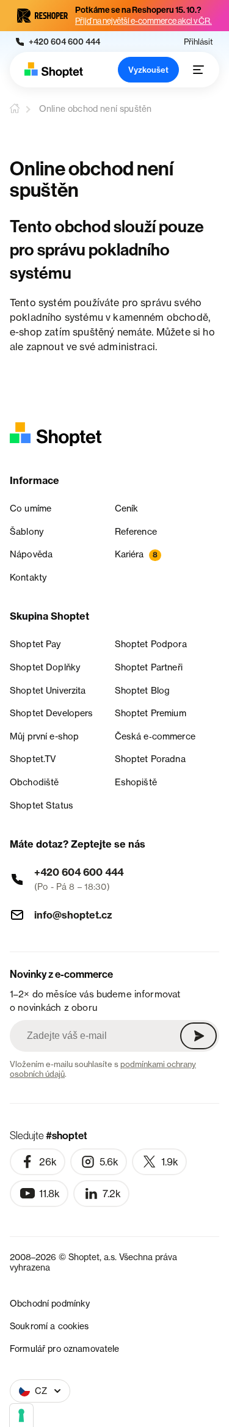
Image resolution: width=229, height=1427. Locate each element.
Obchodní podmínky (50, 1303)
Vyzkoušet (148, 70)
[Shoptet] (53, 70)
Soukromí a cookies (49, 1326)
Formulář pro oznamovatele (65, 1348)
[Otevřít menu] (198, 69)
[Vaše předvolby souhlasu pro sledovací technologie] (21, 1415)
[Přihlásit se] (198, 1035)
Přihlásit (198, 42)
